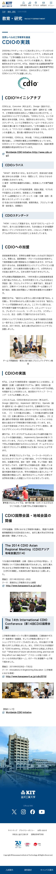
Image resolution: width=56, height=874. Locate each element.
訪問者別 (23, 5)
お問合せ (43, 5)
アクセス (36, 5)
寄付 (29, 5)
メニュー (51, 5)
